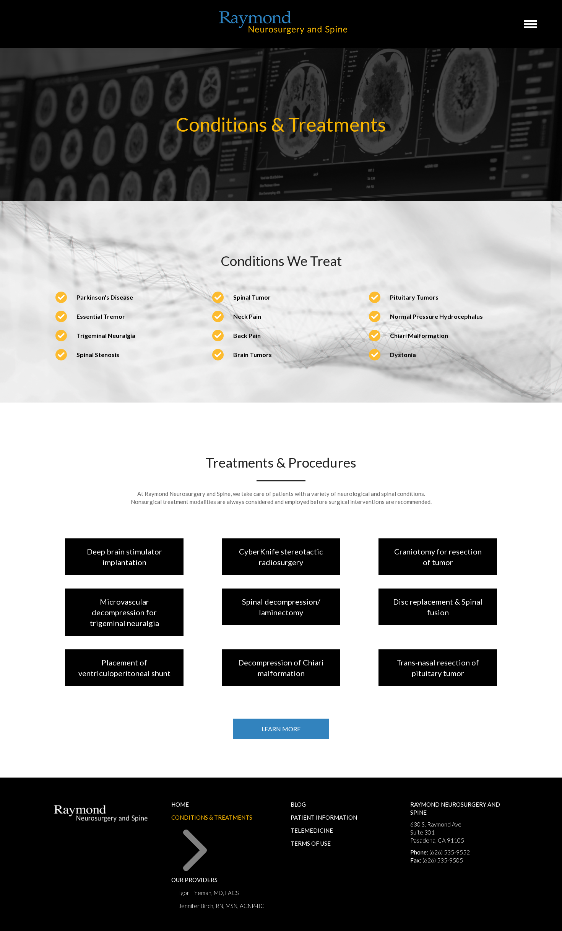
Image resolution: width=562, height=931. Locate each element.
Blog (298, 804)
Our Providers (194, 879)
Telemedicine (312, 830)
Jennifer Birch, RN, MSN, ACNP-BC (222, 905)
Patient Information (324, 817)
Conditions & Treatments (211, 817)
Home (180, 804)
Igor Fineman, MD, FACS (209, 892)
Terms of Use (311, 843)
